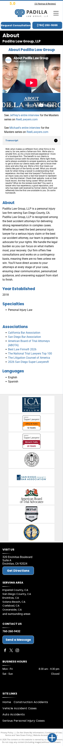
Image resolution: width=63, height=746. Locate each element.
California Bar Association (24, 332)
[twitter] (11, 651)
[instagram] (17, 651)
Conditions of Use (53, 732)
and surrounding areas (16, 614)
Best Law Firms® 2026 (22, 349)
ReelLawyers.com (27, 119)
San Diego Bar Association (24, 336)
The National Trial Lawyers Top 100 (30, 353)
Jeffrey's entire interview (24, 115)
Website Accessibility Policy (45, 735)
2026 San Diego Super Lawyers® (28, 362)
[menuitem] (8, 702)
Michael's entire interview (24, 127)
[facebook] (5, 651)
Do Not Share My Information (30, 732)
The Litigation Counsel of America (29, 357)
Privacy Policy (7, 732)
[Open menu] (56, 13)
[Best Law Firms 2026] (31, 514)
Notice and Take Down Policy (18, 735)
